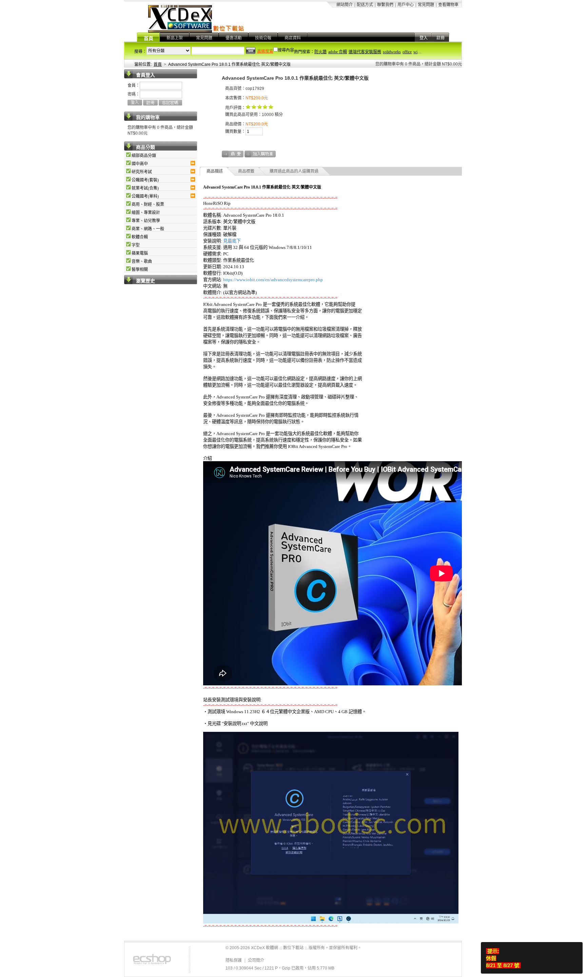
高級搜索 (265, 51)
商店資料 (293, 38)
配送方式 (365, 4)
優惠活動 (234, 38)
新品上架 (175, 38)
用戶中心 (405, 4)
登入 (423, 38)
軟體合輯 (140, 237)
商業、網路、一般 (148, 229)
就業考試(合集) (145, 188)
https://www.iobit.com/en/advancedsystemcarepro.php (273, 279)
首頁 (148, 38)
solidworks (392, 52)
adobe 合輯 (337, 52)
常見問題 (426, 4)
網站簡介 (344, 4)
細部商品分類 (144, 155)
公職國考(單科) (145, 196)
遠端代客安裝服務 (365, 52)
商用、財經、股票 (148, 204)
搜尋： (140, 51)
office (407, 52)
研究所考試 (142, 172)
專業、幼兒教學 (146, 220)
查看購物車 (448, 4)
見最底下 (232, 240)
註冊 (440, 38)
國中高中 (140, 163)
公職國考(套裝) (145, 180)
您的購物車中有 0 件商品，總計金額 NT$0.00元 (418, 64)
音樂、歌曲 (142, 261)
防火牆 (320, 52)
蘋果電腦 (140, 253)
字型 (136, 245)
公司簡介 (256, 960)
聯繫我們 (385, 4)
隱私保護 (234, 960)
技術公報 (263, 38)
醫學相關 (140, 269)
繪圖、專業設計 (146, 212)
